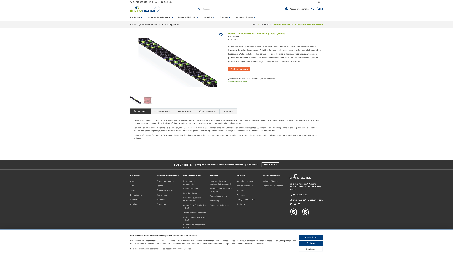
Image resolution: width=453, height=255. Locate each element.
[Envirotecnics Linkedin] (299, 204)
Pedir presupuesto (239, 69)
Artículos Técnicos (271, 181)
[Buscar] (199, 9)
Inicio (254, 24)
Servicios (208, 17)
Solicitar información (237, 81)
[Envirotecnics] (145, 9)
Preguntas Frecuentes (273, 186)
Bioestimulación (190, 193)
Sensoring (214, 201)
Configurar (311, 249)
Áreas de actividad (165, 190)
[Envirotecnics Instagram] (291, 204)
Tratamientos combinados (194, 213)
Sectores (161, 186)
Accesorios (135, 199)
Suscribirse (270, 165)
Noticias (240, 190)
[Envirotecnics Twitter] (295, 204)
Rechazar (311, 243)
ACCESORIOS (265, 24)
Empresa (224, 17)
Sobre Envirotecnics (245, 181)
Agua (132, 181)
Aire (132, 186)
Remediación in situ (218, 196)
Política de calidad (245, 186)
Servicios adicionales (219, 205)
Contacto (241, 204)
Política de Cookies (182, 249)
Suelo (132, 190)
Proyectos (161, 204)
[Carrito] (320, 9)
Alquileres (134, 204)
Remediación (136, 195)
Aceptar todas (311, 237)
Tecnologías (162, 195)
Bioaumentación (190, 188)
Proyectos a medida (165, 181)
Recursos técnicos (244, 17)
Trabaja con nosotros (246, 199)
